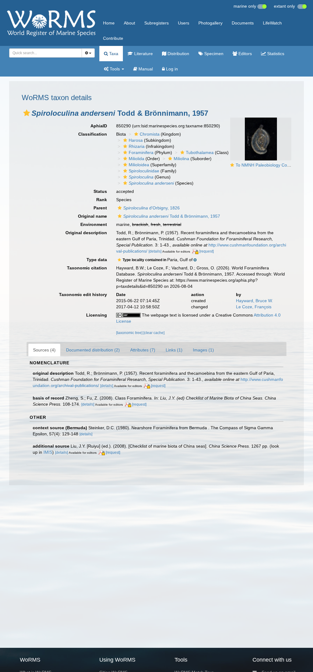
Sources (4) (44, 349)
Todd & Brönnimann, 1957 (171, 216)
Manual (145, 68)
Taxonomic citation (87, 267)
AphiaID (98, 125)
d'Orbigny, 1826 (151, 207)
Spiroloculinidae (144, 170)
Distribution (177, 53)
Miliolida (136, 158)
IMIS (47, 452)
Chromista (150, 134)
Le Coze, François (253, 306)
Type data (97, 259)
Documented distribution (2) (93, 349)
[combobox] (45, 53)
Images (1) (203, 349)
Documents (243, 23)
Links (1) (174, 349)
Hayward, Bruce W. (254, 300)
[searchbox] (43, 53)
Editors (244, 53)
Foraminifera (141, 152)
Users (183, 23)
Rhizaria (137, 146)
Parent (100, 207)
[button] (26, 113)
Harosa (136, 140)
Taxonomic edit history (83, 294)
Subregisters (156, 23)
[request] (206, 251)
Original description (86, 232)
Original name (92, 216)
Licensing (96, 315)
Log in (171, 68)
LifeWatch (272, 23)
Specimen (213, 53)
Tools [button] (115, 68)
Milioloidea (139, 164)
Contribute (113, 38)
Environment (93, 224)
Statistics (275, 53)
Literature (143, 53)
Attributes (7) (142, 349)
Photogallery (210, 23)
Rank (101, 199)
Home (109, 23)
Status (100, 191)
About (129, 23)
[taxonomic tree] (129, 333)
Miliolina (181, 158)
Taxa (113, 53)
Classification (92, 134)
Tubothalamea (200, 152)
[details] (155, 251)
